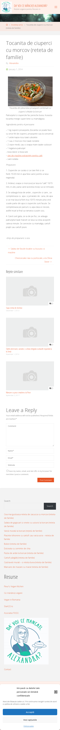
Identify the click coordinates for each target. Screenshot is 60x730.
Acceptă (30, 712)
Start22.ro (8, 606)
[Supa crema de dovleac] (30, 291)
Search (7, 501)
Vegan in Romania (12, 599)
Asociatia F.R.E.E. (11, 613)
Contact (7, 669)
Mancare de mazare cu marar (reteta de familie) (26, 567)
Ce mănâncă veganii (13, 593)
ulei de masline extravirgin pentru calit (25, 155)
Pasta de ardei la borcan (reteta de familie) (23, 553)
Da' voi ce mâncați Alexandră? (30, 6)
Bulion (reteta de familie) (15, 544)
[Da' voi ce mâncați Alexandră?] (6, 7)
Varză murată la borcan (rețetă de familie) (23, 531)
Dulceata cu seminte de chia (17, 548)
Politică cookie (29, 726)
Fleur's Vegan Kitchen (13, 586)
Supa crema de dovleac (14, 308)
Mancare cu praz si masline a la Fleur (18, 392)
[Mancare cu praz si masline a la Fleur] (30, 375)
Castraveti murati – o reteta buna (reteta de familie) (27, 562)
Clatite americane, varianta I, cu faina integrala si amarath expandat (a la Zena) (29, 350)
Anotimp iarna (17, 25)
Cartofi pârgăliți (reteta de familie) (19, 557)
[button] (55, 692)
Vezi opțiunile (30, 719)
